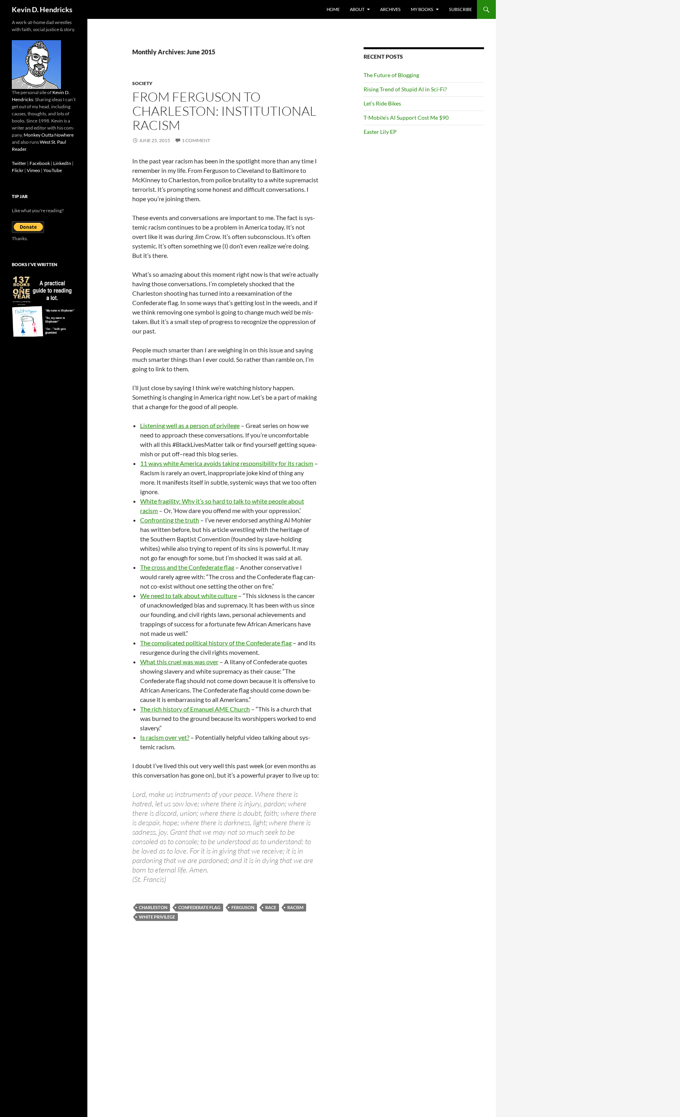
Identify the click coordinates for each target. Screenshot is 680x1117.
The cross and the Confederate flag (187, 567)
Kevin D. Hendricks (42, 9)
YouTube (52, 170)
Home (333, 9)
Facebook (40, 163)
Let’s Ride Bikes (382, 103)
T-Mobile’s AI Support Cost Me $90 (406, 117)
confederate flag (199, 907)
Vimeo (33, 170)
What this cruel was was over (179, 661)
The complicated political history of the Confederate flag (216, 642)
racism (295, 907)
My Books (422, 9)
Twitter (19, 163)
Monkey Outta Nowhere (49, 135)
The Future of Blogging (391, 75)
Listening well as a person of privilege (190, 425)
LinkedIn (62, 163)
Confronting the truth (169, 520)
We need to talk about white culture (188, 595)
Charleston (153, 907)
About (357, 9)
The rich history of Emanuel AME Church (195, 709)
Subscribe (460, 9)
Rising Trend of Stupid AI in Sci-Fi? (405, 89)
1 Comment (196, 140)
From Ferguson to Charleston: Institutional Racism (224, 111)
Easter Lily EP (380, 131)
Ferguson (242, 907)
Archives (390, 9)
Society (142, 83)
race (270, 907)
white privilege (157, 916)
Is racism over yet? (164, 737)
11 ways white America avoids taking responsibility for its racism (226, 463)
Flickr (18, 170)
